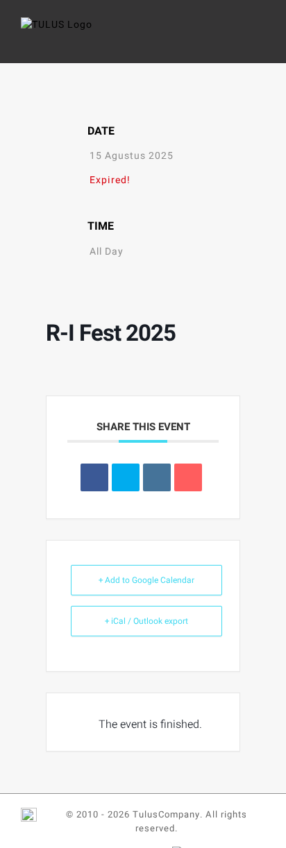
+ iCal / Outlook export (146, 621)
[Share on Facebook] (94, 477)
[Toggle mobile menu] (259, 38)
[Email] (188, 477)
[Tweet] (126, 477)
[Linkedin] (157, 477)
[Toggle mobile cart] (233, 38)
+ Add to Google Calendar (146, 580)
